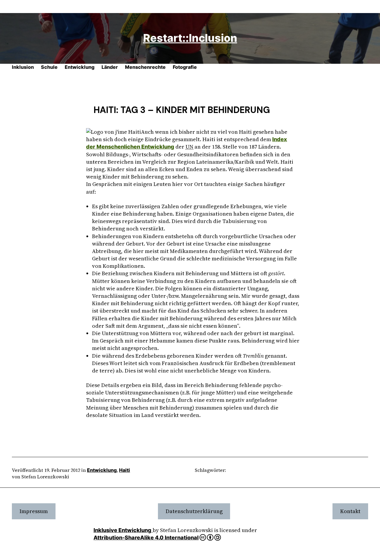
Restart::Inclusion (190, 37)
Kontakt (350, 511)
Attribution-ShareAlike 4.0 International (146, 537)
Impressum (34, 511)
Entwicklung (102, 470)
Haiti (124, 470)
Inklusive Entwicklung (123, 530)
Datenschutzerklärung (194, 511)
